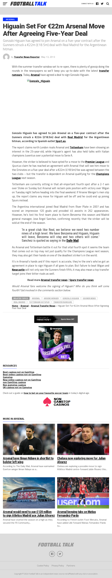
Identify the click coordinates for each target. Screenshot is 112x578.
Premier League (94, 162)
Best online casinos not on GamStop (22, 374)
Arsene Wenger (51, 298)
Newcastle (18, 270)
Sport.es (61, 141)
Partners (71, 565)
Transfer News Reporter (27, 57)
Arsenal (35, 75)
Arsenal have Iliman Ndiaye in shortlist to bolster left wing (28, 460)
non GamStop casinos (14, 382)
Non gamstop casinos (14, 385)
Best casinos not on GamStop (18, 372)
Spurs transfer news (81, 280)
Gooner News (89, 298)
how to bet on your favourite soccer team (46, 393)
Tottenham (76, 147)
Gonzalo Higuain (71, 298)
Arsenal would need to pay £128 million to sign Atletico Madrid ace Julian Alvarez (29, 513)
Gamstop (8, 377)
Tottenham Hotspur (39, 302)
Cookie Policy (43, 565)
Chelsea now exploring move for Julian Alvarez (81, 460)
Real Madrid (75, 137)
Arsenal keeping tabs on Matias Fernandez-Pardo (76, 513)
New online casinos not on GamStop (22, 380)
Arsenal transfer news (54, 280)
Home (15, 305)
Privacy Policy (58, 565)
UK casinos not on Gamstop (17, 387)
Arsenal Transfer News (43, 305)
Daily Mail (72, 240)
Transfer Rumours (62, 302)
